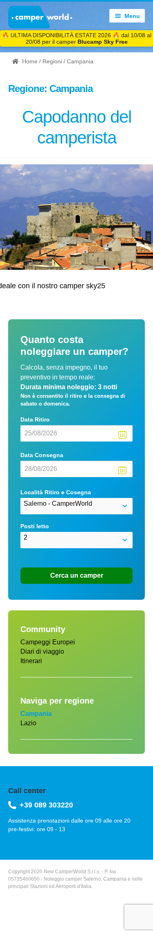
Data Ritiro (35, 419)
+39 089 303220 (46, 805)
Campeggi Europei (47, 642)
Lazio (28, 723)
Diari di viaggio (42, 651)
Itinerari (31, 660)
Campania (36, 713)
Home (30, 61)
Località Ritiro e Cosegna (55, 492)
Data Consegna (41, 455)
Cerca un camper (76, 575)
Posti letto (34, 526)
